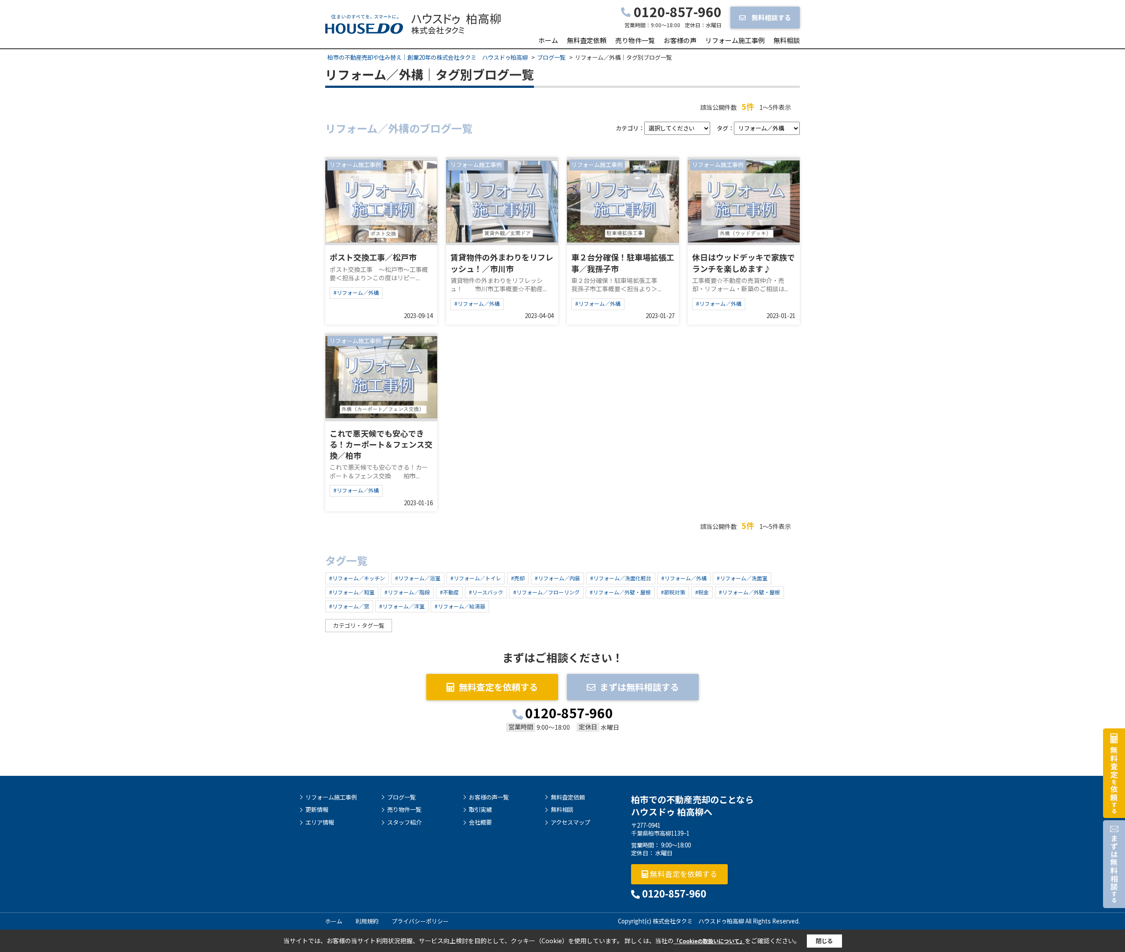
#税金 (702, 592)
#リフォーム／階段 (407, 592)
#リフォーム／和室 (351, 592)
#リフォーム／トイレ (475, 578)
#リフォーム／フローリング (546, 592)
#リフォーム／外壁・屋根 (620, 592)
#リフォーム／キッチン (357, 578)
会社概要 (480, 822)
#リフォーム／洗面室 (742, 578)
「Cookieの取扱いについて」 (709, 941)
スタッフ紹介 (404, 822)
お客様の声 (680, 40)
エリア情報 (319, 822)
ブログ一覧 (401, 797)
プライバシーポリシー (420, 921)
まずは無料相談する (639, 687)
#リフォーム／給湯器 (460, 606)
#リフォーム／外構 (356, 292)
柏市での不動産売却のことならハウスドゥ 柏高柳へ (692, 805)
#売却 (518, 578)
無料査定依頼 (586, 40)
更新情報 (316, 810)
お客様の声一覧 (489, 797)
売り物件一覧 (635, 40)
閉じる (824, 941)
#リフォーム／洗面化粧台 (620, 578)
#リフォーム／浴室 (417, 578)
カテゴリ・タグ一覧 (359, 625)
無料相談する (770, 17)
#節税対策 (673, 592)
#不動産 (449, 592)
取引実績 (480, 810)
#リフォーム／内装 (557, 578)
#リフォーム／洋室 (402, 606)
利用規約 (367, 921)
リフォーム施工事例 (735, 40)
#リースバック (486, 592)
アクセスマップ (570, 822)
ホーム (548, 40)
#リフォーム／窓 (349, 606)
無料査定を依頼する (498, 687)
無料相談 (786, 40)
